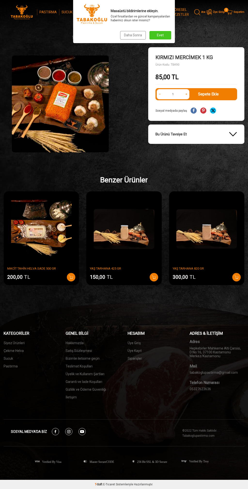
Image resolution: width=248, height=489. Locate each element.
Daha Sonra (133, 35)
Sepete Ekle (208, 94)
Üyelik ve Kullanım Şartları (85, 374)
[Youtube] (82, 431)
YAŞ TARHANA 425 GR (105, 268)
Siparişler (135, 358)
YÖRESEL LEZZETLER (179, 12)
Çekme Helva (14, 351)
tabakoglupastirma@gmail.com (214, 372)
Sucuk (8, 358)
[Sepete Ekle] (71, 277)
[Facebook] (55, 431)
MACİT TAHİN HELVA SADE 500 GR (31, 268)
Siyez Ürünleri (14, 343)
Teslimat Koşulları (79, 366)
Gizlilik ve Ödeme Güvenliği (86, 389)
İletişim (71, 397)
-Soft (99, 484)
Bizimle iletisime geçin (83, 358)
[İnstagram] (69, 431)
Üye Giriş (134, 343)
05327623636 (200, 389)
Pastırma (11, 366)
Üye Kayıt (135, 351)
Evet (160, 35)
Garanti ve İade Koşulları (84, 382)
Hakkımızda (75, 343)
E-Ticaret (109, 484)
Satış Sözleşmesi (79, 351)
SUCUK (67, 12)
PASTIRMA (48, 12)
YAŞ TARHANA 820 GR (188, 268)
